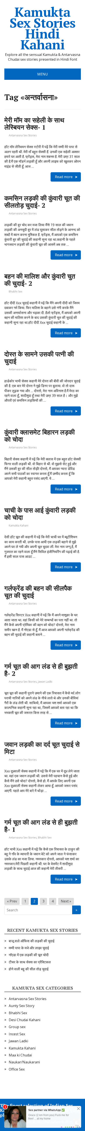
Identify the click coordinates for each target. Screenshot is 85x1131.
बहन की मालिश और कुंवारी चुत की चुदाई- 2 (39, 280)
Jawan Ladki (45, 681)
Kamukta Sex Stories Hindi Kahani (42, 28)
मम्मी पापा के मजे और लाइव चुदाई (29, 948)
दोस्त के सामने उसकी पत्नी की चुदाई (39, 358)
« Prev (12, 901)
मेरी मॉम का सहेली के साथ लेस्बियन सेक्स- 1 (34, 124)
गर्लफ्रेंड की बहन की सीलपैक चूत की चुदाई (38, 592)
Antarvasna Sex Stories (23, 135)
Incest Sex (17, 1034)
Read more (64, 176)
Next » (66, 901)
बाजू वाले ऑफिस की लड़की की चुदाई (31, 941)
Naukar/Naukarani (24, 1062)
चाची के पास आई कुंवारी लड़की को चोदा (40, 514)
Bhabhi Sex (15, 291)
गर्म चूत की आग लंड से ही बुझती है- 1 (41, 826)
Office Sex (17, 1069)
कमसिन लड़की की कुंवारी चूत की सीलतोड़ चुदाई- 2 (42, 202)
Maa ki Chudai (20, 1055)
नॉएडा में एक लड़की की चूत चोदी (29, 954)
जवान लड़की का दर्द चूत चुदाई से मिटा (42, 748)
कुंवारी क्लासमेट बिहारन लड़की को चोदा (39, 436)
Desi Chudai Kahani (24, 1019)
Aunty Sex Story (21, 1005)
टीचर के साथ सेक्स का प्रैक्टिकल (30, 962)
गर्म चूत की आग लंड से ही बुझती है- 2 (41, 670)
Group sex (17, 1026)
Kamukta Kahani (18, 525)
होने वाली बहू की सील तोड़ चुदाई (28, 969)
